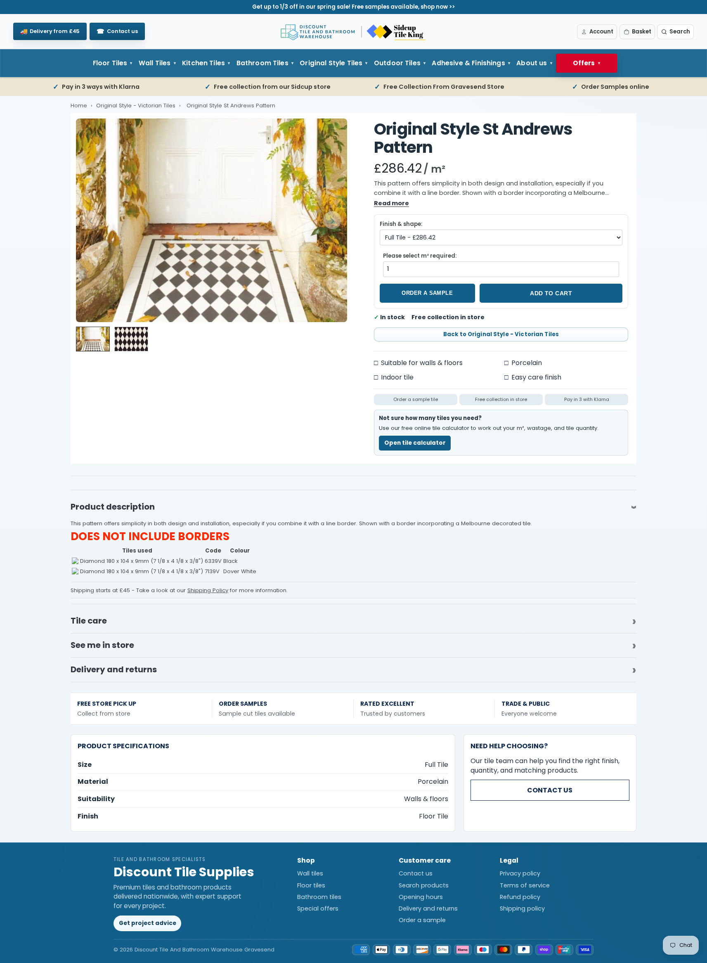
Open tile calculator (415, 443)
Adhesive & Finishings (468, 63)
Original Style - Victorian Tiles (136, 105)
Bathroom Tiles (262, 63)
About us (531, 63)
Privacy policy (520, 873)
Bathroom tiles (319, 897)
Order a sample (427, 293)
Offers (584, 63)
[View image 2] (131, 339)
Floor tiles (311, 885)
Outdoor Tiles (397, 63)
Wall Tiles (155, 63)
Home (79, 105)
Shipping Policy (207, 590)
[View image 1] (93, 339)
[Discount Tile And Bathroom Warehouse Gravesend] (353, 31)
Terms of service (525, 885)
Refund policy (520, 897)
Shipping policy (522, 908)
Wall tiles (310, 873)
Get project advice (147, 923)
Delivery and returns (428, 908)
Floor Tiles (110, 63)
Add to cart (551, 293)
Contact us (549, 790)
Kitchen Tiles (203, 63)
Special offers (317, 908)
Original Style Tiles (331, 63)
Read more (391, 203)
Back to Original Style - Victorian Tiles (501, 334)
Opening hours (421, 897)
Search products (424, 885)
